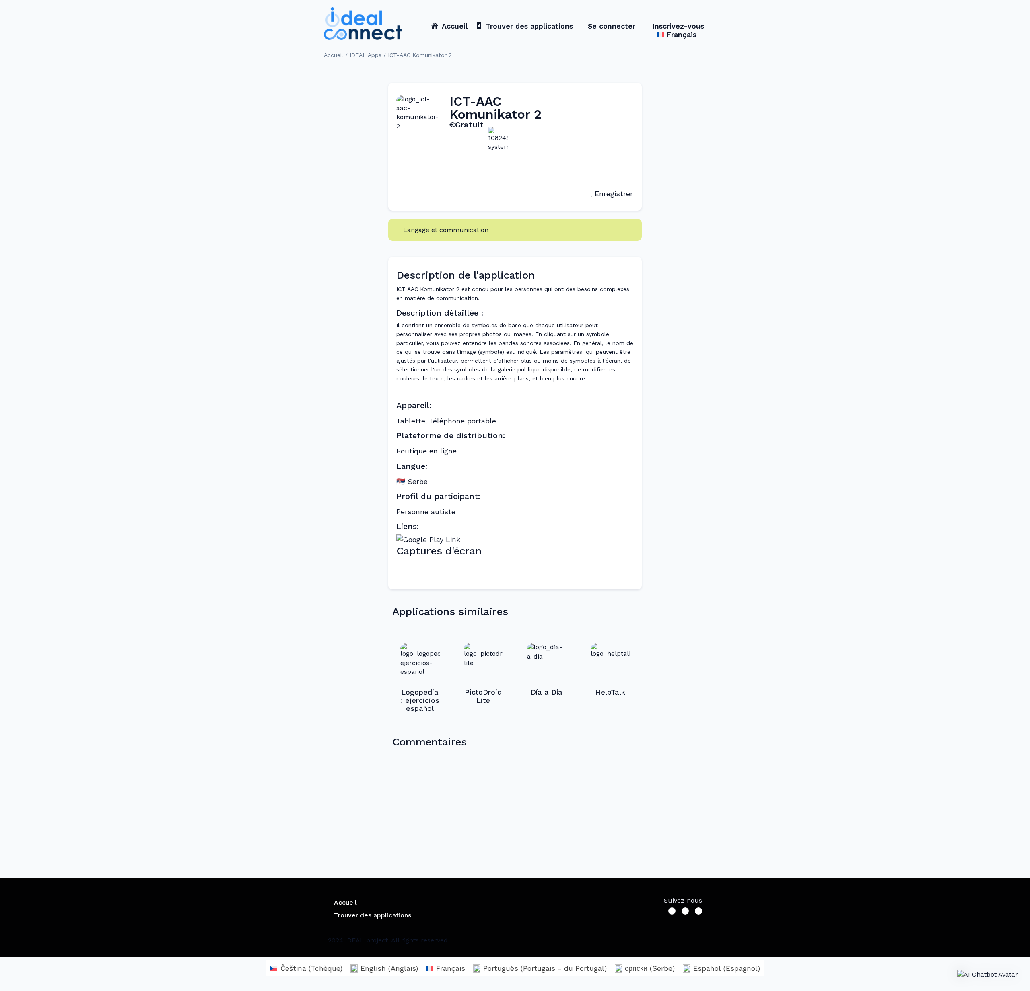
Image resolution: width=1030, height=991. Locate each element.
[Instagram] (698, 911)
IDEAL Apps (365, 55)
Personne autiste (425, 511)
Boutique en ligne (426, 451)
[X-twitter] (685, 911)
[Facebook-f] (672, 911)
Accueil (333, 55)
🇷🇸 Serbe (412, 481)
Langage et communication (445, 230)
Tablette (410, 421)
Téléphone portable (462, 421)
